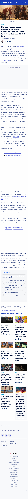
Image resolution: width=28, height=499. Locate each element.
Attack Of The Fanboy (14, 462)
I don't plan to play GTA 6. (12, 296)
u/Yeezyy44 (8, 155)
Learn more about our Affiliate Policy (8, 310)
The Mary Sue (14, 478)
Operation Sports (14, 476)
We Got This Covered (14, 468)
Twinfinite (14, 458)
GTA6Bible (14, 486)
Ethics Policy (4, 443)
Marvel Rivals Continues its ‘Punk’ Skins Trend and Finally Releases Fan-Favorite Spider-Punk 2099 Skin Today (21, 332)
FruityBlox (14, 482)
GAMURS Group (23, 490)
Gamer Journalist (14, 472)
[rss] (2, 435)
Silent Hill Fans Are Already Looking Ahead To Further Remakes (20, 377)
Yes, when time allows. (11, 292)
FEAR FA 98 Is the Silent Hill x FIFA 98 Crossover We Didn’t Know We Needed (20, 356)
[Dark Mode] (19, 2)
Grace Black (18, 339)
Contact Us (12, 441)
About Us (3, 441)
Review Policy (13, 443)
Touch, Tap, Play (14, 480)
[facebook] (9, 435)
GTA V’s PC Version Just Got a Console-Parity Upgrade (7, 354)
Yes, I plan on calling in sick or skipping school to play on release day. (13, 287)
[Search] (16, 2)
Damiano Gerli (4, 358)
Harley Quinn (5, 60)
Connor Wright (5, 384)
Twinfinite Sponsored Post (20, 417)
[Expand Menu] (22, 2)
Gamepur (14, 460)
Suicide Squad (20, 46)
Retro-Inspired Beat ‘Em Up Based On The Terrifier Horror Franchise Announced (6, 378)
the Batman (16, 136)
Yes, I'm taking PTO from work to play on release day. (14, 281)
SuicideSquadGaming (17, 155)
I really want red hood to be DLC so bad (13, 227)
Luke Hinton (4, 408)
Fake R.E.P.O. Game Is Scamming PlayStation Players (5, 329)
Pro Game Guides (14, 456)
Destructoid (14, 470)
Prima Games (14, 464)
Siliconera (14, 466)
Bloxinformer (14, 484)
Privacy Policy (4, 445)
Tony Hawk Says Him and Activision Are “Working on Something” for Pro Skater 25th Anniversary (7, 401)
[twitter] (6, 435)
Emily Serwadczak (5, 334)
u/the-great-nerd (8, 228)
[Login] (25, 2)
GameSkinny (14, 474)
